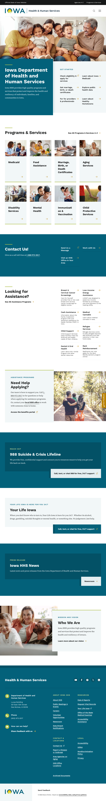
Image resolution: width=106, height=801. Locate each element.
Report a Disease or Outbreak (60, 751)
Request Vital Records (87, 704)
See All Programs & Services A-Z (83, 133)
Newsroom (89, 581)
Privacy (81, 758)
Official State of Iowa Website (15, 2)
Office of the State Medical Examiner (85, 714)
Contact (57, 746)
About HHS (57, 700)
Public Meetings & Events (60, 705)
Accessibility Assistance (83, 720)
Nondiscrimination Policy (85, 753)
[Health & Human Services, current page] (15, 10)
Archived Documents (61, 776)
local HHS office (32, 402)
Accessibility (83, 743)
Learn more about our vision (71, 641)
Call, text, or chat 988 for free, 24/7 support (74, 473)
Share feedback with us (22, 731)
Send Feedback (44, 790)
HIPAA (80, 747)
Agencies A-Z (79, 2)
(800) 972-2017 (17, 718)
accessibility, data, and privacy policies (73, 795)
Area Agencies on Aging (60, 758)
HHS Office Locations (57, 764)
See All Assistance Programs (18, 302)
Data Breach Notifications (58, 727)
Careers (56, 711)
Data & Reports (84, 700)
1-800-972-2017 (33, 255)
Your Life (83, 708)
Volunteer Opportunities (58, 716)
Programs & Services (94, 2)
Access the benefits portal (23, 412)
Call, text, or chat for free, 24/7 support (76, 529)
